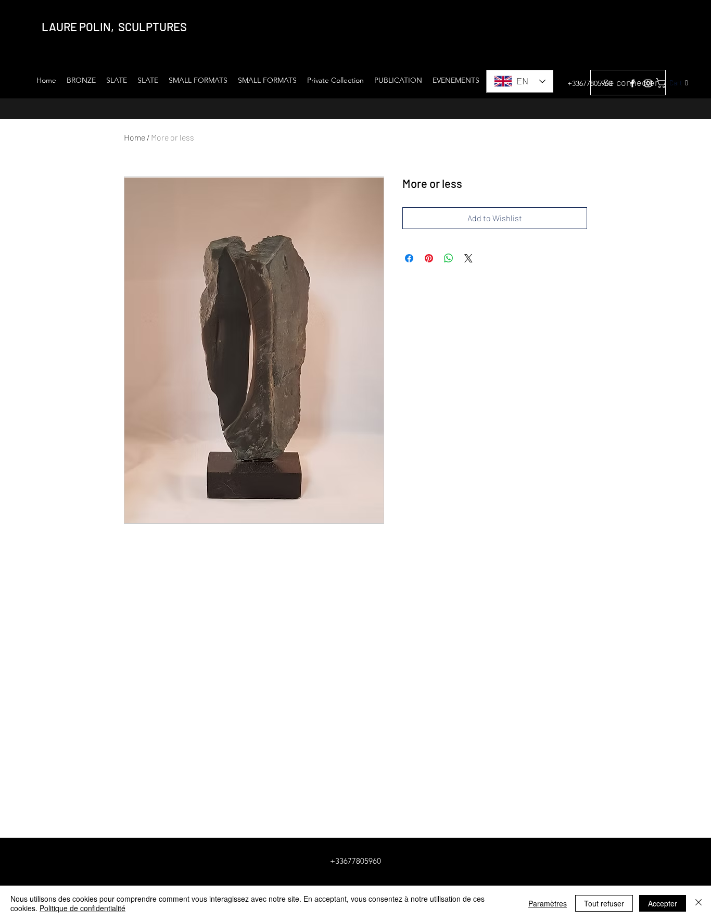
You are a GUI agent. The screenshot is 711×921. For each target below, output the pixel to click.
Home (134, 137)
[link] (678, 83)
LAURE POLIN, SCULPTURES (114, 26)
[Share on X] (468, 258)
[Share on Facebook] (409, 258)
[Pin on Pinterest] (429, 258)
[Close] (698, 903)
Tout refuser (604, 903)
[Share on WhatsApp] (448, 258)
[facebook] (632, 83)
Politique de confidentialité (82, 908)
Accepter (662, 903)
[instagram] (648, 83)
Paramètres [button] (547, 903)
